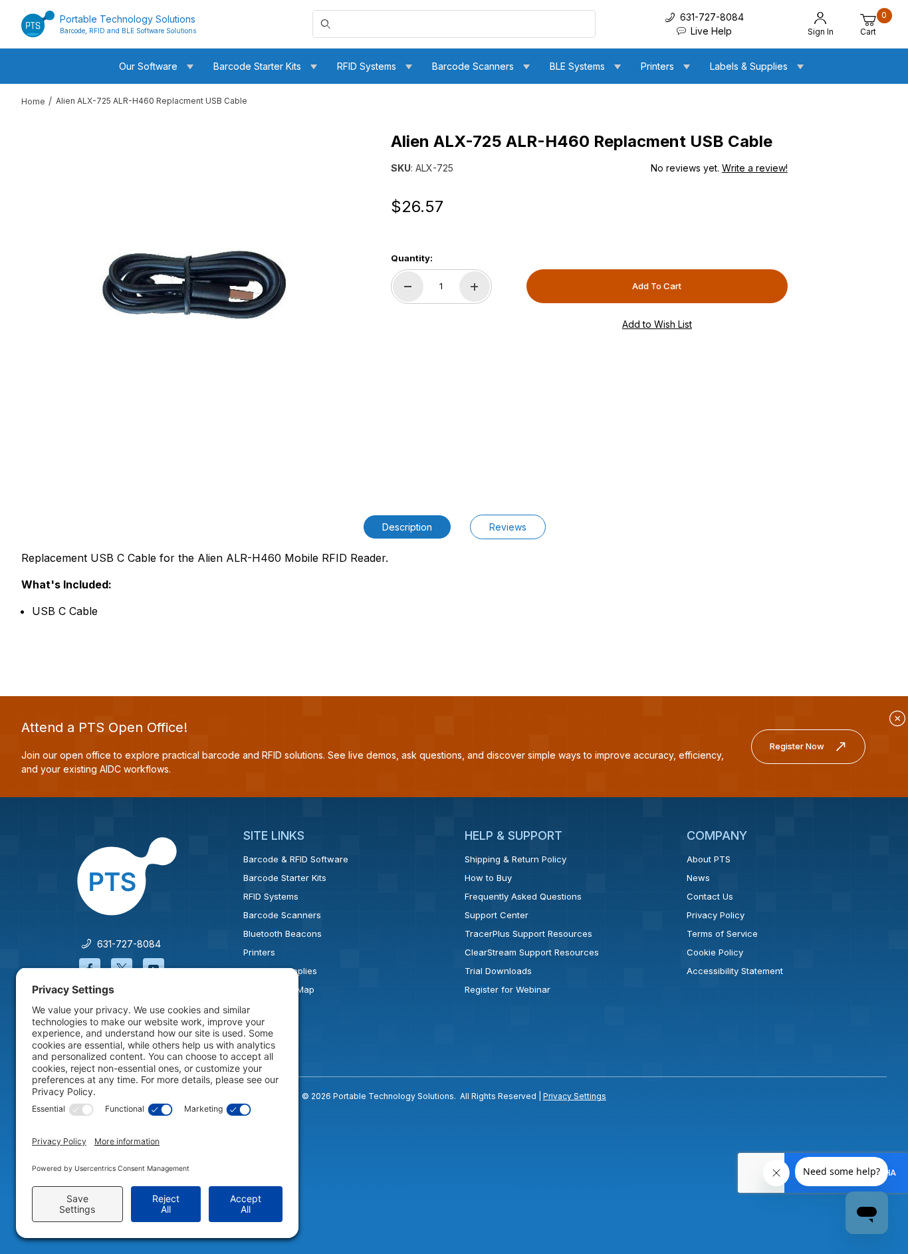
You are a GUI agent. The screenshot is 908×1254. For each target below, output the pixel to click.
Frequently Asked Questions (523, 896)
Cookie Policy (715, 952)
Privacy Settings (574, 1096)
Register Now (797, 746)
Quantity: (412, 258)
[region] (47, 286)
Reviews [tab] (507, 527)
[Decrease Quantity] (408, 286)
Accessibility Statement (735, 970)
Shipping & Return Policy (515, 859)
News (698, 877)
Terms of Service (722, 933)
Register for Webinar (507, 989)
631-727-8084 (126, 943)
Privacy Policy (715, 915)
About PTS (709, 859)
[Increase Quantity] (474, 286)
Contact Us (710, 896)
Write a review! (755, 168)
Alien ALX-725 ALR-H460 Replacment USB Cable (151, 101)
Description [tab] (407, 527)
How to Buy (488, 877)
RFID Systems (270, 896)
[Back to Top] (867, 1128)
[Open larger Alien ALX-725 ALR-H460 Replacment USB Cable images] (192, 291)
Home (33, 101)
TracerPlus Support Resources (528, 933)
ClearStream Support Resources (532, 952)
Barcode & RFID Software (295, 859)
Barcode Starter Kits (284, 877)
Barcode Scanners (282, 915)
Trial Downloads (498, 970)
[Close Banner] (897, 718)
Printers (259, 952)
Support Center (496, 915)
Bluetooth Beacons (282, 933)
